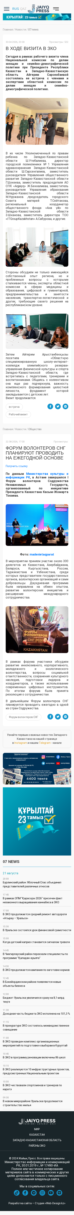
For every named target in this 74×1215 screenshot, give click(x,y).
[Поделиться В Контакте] (65, 406)
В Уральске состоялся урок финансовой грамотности (37, 928)
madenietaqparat (42, 554)
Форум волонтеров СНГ (23, 717)
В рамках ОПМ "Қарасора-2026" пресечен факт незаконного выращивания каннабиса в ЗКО (32, 898)
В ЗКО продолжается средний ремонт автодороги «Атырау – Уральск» (35, 914)
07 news (33, 29)
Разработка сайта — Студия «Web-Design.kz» (37, 1203)
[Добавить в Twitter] (58, 406)
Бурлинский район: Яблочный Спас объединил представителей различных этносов (32, 882)
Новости (20, 29)
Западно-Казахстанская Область (37, 1140)
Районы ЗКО (37, 1145)
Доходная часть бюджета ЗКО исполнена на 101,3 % (36, 1012)
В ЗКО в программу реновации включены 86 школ (34, 1055)
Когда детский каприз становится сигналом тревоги (36, 940)
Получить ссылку (17, 466)
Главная (8, 29)
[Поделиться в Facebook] (50, 406)
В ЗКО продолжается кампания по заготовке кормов (36, 968)
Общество (35, 429)
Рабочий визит (18, 414)
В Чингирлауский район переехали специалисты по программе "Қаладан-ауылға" (35, 954)
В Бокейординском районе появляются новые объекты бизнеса (32, 982)
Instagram (20, 742)
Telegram (45, 742)
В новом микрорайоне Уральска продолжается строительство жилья (32, 1101)
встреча (14, 406)
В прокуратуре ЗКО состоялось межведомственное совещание (36, 1026)
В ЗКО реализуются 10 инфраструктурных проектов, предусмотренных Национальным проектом (36, 1069)
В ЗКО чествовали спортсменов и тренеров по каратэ (32, 1085)
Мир (37, 1129)
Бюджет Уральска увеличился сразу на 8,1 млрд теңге (33, 998)
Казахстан (37, 1134)
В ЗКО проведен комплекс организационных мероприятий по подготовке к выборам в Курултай (35, 1042)
